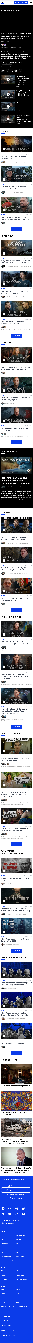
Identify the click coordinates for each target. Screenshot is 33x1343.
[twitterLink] (23, 1208)
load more (16, 229)
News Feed (5, 1235)
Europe (4, 1248)
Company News (21, 1279)
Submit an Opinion (22, 1306)
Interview (19, 1271)
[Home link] (2, 3)
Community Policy (8, 1335)
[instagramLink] (10, 1208)
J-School (4, 1302)
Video (4, 62)
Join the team (6, 1298)
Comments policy (8, 1330)
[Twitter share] (3, 70)
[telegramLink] (16, 1208)
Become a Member (21, 2)
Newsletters (20, 1235)
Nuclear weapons (13, 33)
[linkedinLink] (3, 1214)
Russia (18, 1243)
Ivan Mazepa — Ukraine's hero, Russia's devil (14, 1114)
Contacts (19, 1289)
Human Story (20, 1275)
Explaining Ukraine (7, 1261)
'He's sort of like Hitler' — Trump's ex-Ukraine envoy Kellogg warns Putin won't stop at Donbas (16, 1170)
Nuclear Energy (7, 66)
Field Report (5, 1279)
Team (3, 1293)
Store (18, 1302)
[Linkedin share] (11, 70)
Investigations (6, 1256)
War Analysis (5, 1271)
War (2, 1239)
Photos (3, 1275)
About (3, 1289)
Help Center (5, 1316)
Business (4, 1243)
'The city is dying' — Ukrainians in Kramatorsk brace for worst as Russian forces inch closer (15, 1141)
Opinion (18, 1248)
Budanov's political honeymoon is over (15, 1087)
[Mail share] (16, 70)
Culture (18, 1252)
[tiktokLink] (16, 1214)
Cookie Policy (6, 1321)
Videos (3, 33)
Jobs (17, 1293)
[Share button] (3, 504)
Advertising (20, 1298)
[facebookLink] (3, 1208)
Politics (18, 1239)
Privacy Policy (6, 1325)
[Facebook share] (7, 70)
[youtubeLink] (10, 1214)
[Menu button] (31, 2)
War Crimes (20, 1256)
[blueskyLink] (23, 1214)
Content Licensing (7, 1306)
